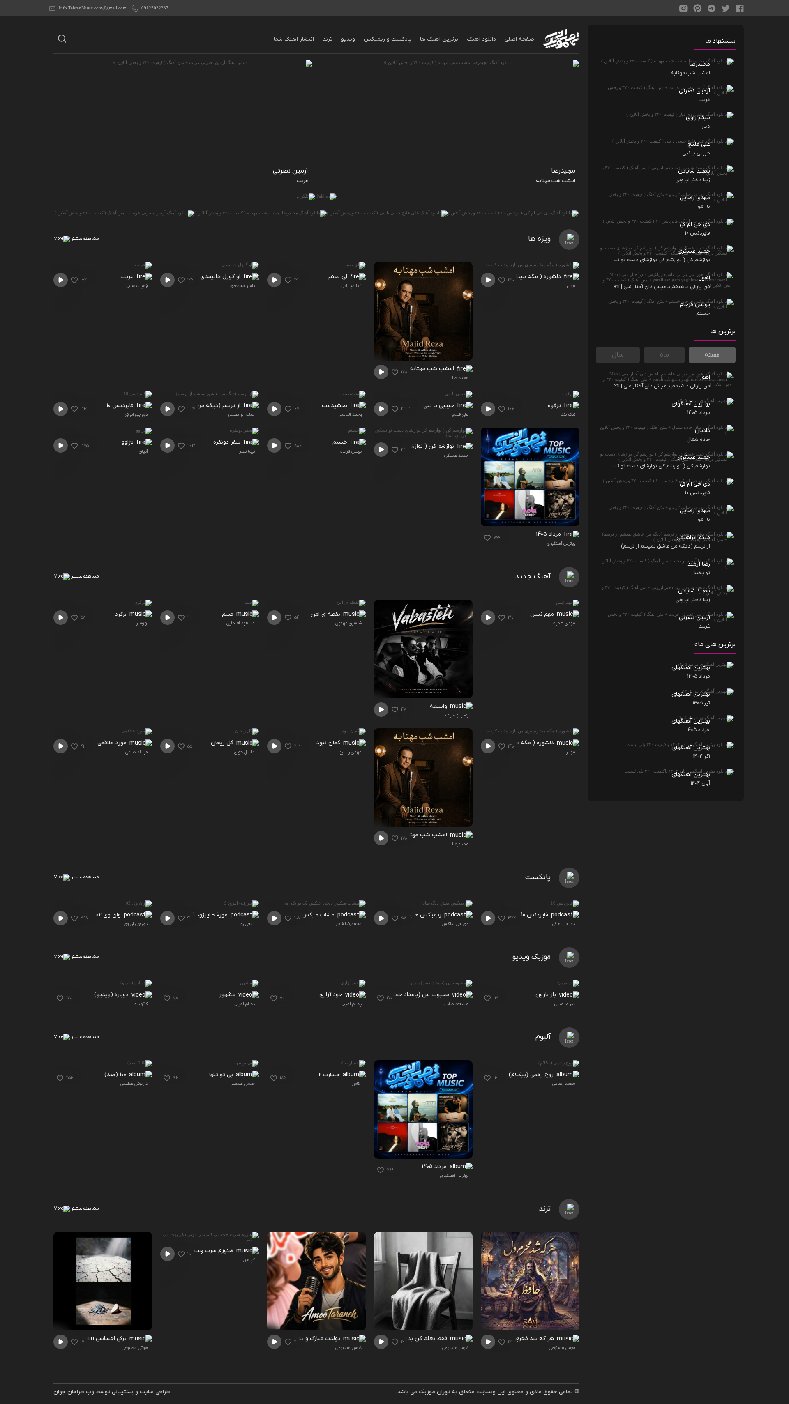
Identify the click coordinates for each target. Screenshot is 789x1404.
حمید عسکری (455, 455)
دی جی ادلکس (455, 924)
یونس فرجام (351, 451)
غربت (127, 277)
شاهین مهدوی (348, 623)
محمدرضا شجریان (346, 924)
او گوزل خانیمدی (221, 277)
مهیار (570, 286)
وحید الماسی (350, 414)
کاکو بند (141, 1004)
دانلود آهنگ (481, 39)
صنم (228, 614)
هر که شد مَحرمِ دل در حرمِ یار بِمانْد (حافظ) (505, 1338)
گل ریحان (223, 743)
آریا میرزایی (351, 286)
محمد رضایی (563, 1083)
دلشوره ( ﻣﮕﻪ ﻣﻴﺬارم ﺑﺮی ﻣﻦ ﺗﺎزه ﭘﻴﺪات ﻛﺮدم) (509, 277)
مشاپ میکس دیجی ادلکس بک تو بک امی (288, 915)
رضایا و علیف (456, 715)
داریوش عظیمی (134, 1083)
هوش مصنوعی (562, 1348)
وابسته (439, 706)
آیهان (143, 451)
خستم (340, 442)
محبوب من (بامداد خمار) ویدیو (412, 995)
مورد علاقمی (112, 743)
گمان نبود (329, 743)
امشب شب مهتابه (433, 369)
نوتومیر (142, 623)
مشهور (228, 995)
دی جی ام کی (136, 414)
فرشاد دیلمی (136, 752)
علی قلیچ (460, 414)
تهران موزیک (434, 1392)
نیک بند (568, 414)
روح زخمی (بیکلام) (532, 1075)
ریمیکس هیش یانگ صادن (409, 915)
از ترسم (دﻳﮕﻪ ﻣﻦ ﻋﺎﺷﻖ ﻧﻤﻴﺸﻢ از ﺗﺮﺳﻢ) (195, 406)
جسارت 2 (329, 1075)
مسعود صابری (455, 1004)
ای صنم (338, 277)
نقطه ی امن (326, 614)
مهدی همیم (564, 623)
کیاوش (249, 1260)
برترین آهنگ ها (439, 39)
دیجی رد (247, 924)
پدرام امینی (564, 1004)
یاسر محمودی (242, 286)
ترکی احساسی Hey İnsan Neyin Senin (85, 1338)
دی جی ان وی (136, 924)
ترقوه (555, 406)
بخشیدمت (335, 406)
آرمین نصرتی (137, 286)
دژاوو (128, 442)
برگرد (121, 614)
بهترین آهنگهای (561, 543)
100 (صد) (116, 1075)
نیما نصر (247, 451)
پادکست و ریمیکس (387, 39)
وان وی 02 (109, 915)
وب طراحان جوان (73, 1392)
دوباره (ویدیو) (112, 995)
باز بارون (546, 995)
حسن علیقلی (243, 1083)
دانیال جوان (244, 752)
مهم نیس (543, 614)
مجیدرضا (460, 378)
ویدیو (348, 39)
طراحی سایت (155, 1392)
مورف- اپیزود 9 (210, 915)
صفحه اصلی (519, 39)
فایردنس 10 (120, 406)
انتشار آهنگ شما (294, 39)
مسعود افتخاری (240, 623)
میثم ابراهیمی (241, 414)
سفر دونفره (227, 442)
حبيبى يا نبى (439, 406)
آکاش (357, 1083)
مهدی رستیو (351, 752)
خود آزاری (331, 995)
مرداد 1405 (549, 534)
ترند (327, 39)
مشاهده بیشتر (84, 239)
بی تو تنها (222, 1075)
